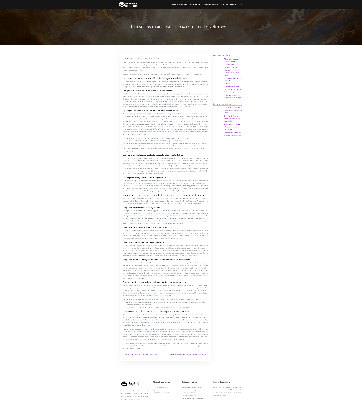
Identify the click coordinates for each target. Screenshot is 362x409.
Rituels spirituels (195, 4)
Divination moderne (211, 4)
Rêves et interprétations (179, 4)
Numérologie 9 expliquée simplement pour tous (140, 354)
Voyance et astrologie (228, 4)
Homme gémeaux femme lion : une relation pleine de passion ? (188, 355)
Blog (240, 4)
